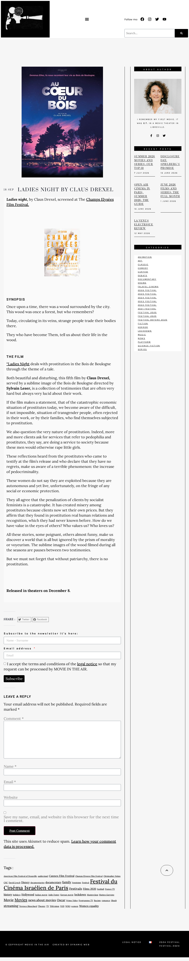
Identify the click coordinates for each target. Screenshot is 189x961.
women (74, 906)
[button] (87, 19)
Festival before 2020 (152, 320)
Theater (41, 906)
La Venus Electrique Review (143, 224)
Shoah (114, 900)
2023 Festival (147, 301)
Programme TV (86, 900)
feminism (76, 882)
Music (142, 334)
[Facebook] (142, 19)
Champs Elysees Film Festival (89, 876)
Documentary (147, 279)
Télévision (54, 906)
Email (10, 782)
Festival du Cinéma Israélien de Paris (60, 884)
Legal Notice (132, 942)
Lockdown (145, 331)
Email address (18, 648)
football (100, 889)
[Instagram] (149, 19)
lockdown (80, 894)
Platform (144, 342)
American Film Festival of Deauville (20, 876)
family (66, 882)
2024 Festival (147, 298)
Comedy (143, 268)
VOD (62, 906)
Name (10, 766)
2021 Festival (147, 309)
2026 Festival (147, 290)
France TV (110, 889)
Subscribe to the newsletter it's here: (41, 633)
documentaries (37, 882)
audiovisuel (43, 876)
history (8, 894)
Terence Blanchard (28, 906)
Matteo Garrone (106, 894)
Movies (21, 899)
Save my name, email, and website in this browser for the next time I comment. (61, 819)
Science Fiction (149, 346)
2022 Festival (147, 305)
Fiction (143, 323)
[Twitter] (157, 19)
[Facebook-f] (151, 135)
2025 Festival (147, 294)
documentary (53, 882)
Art (140, 261)
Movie (9, 900)
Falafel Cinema (148, 286)
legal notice (87, 664)
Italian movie (41, 894)
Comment (14, 718)
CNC (6, 882)
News (141, 338)
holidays (16, 894)
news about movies (42, 900)
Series (142, 349)
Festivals (75, 889)
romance (106, 900)
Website (11, 797)
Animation (145, 257)
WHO (67, 906)
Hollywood (27, 894)
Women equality (89, 906)
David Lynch (14, 882)
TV (47, 906)
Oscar (61, 900)
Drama (142, 283)
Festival (85, 882)
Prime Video (72, 900)
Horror (143, 327)
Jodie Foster (53, 894)
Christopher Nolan (112, 876)
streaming (11, 906)
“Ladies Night (18, 364)
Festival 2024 (169, 946)
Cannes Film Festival (61, 876)
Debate (142, 275)
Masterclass (92, 894)
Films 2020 (89, 888)
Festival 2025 (147, 316)
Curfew (143, 272)
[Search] (181, 33)
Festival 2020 (147, 312)
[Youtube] (164, 19)
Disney (25, 882)
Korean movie (66, 894)
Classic (143, 264)
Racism (97, 900)
